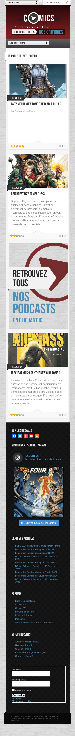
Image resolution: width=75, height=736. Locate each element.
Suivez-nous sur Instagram (41, 522)
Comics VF (20, 604)
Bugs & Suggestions (25, 601)
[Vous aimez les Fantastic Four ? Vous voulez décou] (39, 492)
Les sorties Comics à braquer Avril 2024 (34, 553)
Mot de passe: (19, 679)
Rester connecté (23, 690)
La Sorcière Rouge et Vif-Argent (30, 652)
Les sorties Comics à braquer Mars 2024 (35, 562)
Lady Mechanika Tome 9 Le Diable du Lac (36, 104)
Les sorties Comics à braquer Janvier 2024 (36, 576)
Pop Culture (21, 619)
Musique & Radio (23, 615)
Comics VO (20, 608)
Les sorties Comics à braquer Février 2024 (36, 572)
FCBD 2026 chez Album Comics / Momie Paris (37, 546)
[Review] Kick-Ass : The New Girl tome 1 (35, 373)
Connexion (18, 695)
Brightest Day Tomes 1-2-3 (28, 194)
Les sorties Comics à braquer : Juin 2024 (35, 549)
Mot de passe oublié (21, 701)
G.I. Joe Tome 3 (23, 649)
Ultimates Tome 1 (23, 645)
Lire (61, 146)
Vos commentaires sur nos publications (34, 622)
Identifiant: (17, 669)
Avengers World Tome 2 (27, 641)
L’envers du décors (24, 612)
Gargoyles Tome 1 (24, 656)
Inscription (17, 698)
